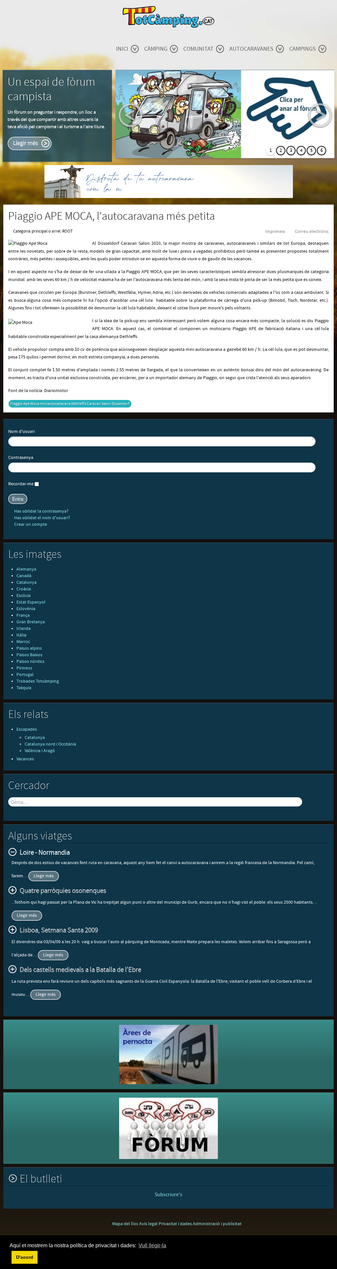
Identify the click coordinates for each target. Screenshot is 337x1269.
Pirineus (24, 668)
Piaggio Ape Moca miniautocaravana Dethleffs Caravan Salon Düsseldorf (70, 404)
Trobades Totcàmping (37, 681)
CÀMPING (156, 48)
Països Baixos (29, 655)
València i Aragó (40, 750)
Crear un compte (30, 524)
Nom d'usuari (21, 431)
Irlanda (23, 628)
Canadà (23, 575)
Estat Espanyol (30, 602)
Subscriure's (168, 1195)
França (23, 615)
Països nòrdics (30, 661)
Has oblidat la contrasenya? (40, 511)
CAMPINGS (302, 48)
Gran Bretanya (30, 622)
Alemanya (26, 569)
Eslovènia (25, 608)
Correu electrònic (312, 231)
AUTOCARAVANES (251, 48)
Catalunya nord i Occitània (50, 744)
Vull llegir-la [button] (152, 1245)
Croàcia (23, 589)
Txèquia (23, 688)
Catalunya (26, 582)
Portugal (25, 674)
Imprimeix (275, 231)
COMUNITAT (198, 48)
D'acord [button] (24, 1257)
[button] (11, 1257)
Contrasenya (20, 457)
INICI (122, 48)
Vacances (25, 759)
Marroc (23, 641)
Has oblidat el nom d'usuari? (41, 518)
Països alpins (29, 648)
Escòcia (23, 595)
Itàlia (21, 635)
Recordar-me (21, 484)
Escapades (26, 729)
